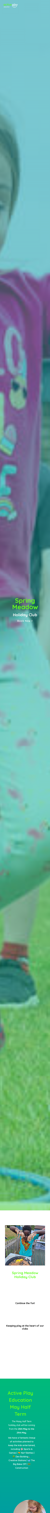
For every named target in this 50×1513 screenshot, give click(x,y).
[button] (44, 5)
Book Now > (25, 620)
